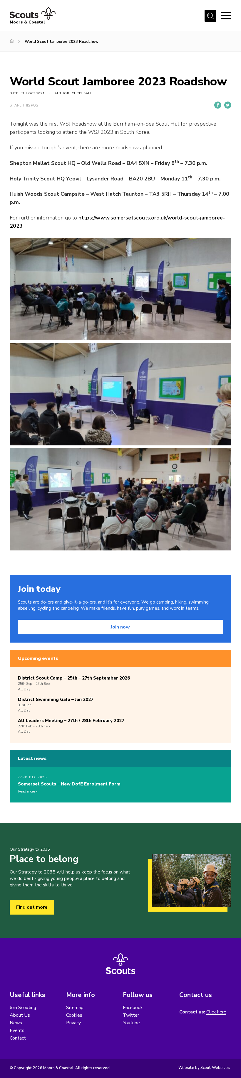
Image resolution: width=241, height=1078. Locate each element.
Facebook (133, 1007)
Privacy (73, 1023)
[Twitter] (227, 105)
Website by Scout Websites (204, 1067)
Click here (216, 1012)
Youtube (131, 1023)
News (16, 1023)
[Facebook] (217, 105)
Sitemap (74, 1007)
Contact (18, 1038)
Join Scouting (23, 1007)
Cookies (74, 1015)
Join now (120, 627)
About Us (20, 1015)
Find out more (32, 907)
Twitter (131, 1015)
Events (17, 1030)
